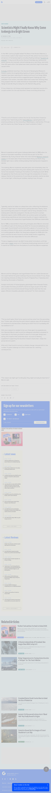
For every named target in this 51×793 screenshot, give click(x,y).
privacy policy (32, 788)
